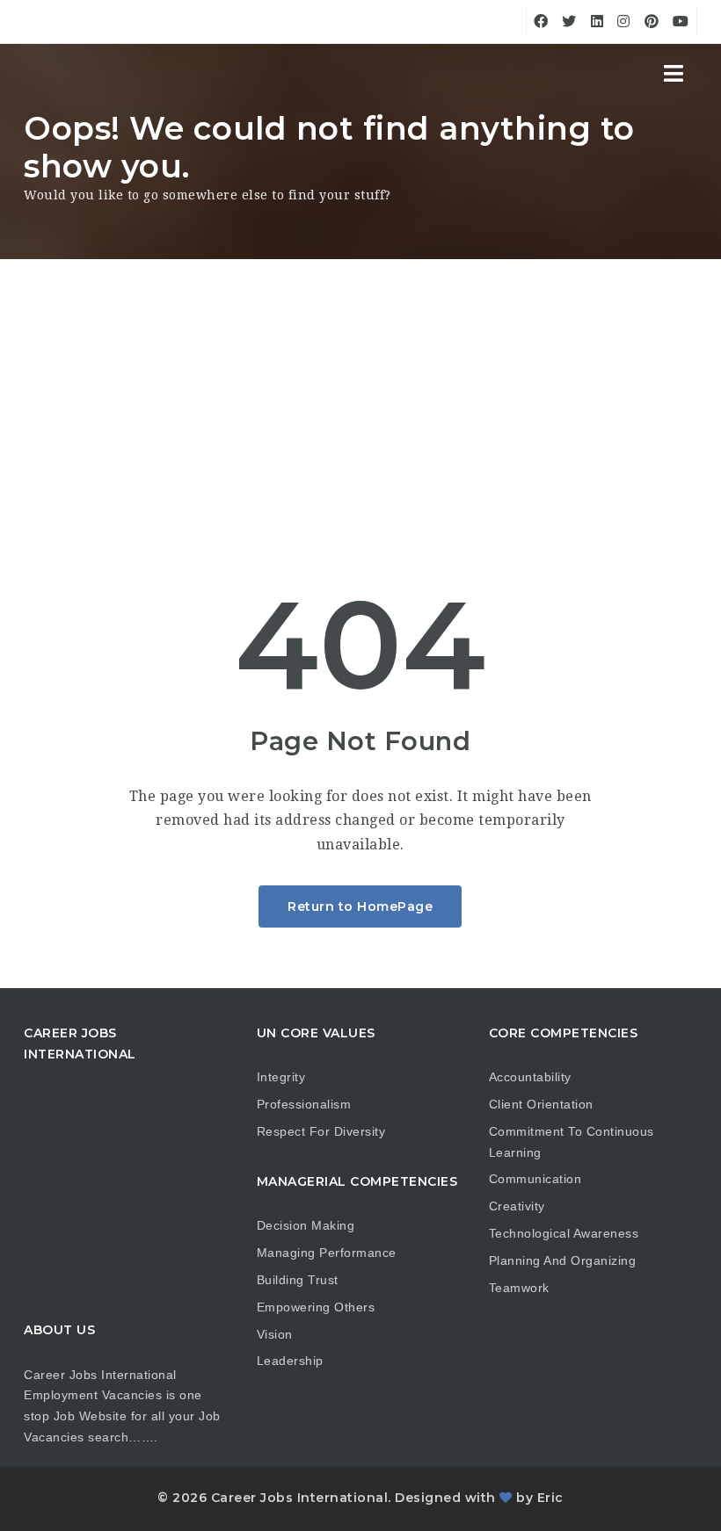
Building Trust (298, 1280)
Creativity (517, 1206)
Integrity (281, 1077)
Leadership (290, 1361)
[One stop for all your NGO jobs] (46, 74)
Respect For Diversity (321, 1131)
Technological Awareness (564, 1233)
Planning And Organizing (563, 1260)
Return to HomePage (360, 906)
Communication (535, 1179)
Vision (275, 1334)
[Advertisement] (360, 391)
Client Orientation (541, 1104)
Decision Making (306, 1225)
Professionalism (304, 1104)
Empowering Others (316, 1307)
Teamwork (519, 1288)
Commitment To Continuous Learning (571, 1141)
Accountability (530, 1077)
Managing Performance (327, 1253)
